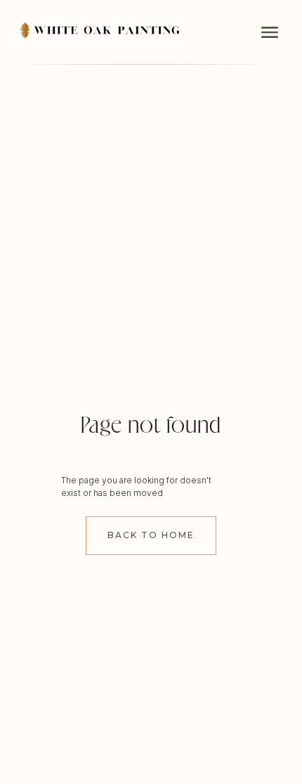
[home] (95, 26)
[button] (269, 32)
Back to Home (151, 535)
